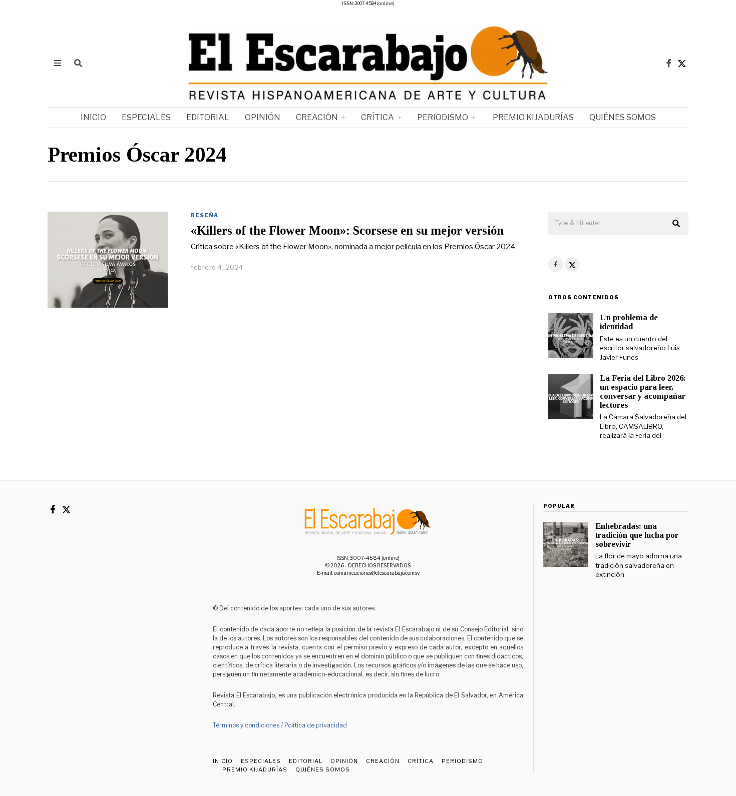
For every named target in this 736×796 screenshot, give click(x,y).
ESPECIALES (146, 117)
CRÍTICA (377, 117)
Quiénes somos (622, 117)
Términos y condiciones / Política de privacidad (280, 725)
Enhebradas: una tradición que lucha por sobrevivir (636, 535)
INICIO (93, 117)
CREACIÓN (317, 117)
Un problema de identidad (629, 322)
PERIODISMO (442, 117)
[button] (676, 224)
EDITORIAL (207, 117)
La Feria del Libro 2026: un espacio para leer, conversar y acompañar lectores (643, 391)
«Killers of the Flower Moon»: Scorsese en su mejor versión (347, 230)
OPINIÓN (262, 117)
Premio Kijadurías (532, 117)
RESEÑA (204, 215)
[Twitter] (681, 63)
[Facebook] (669, 63)
